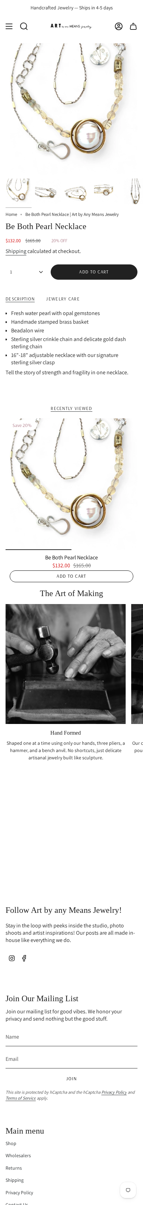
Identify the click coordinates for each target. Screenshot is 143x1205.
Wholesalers (18, 1155)
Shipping (16, 251)
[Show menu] (9, 26)
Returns (14, 1168)
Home (11, 214)
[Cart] (133, 26)
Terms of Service (21, 1098)
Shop (11, 1143)
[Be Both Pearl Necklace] (71, 484)
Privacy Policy (114, 1092)
